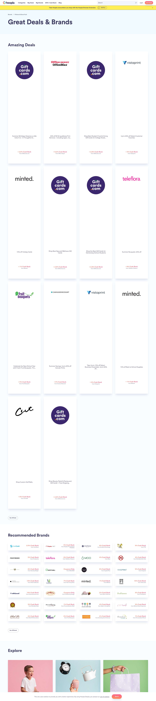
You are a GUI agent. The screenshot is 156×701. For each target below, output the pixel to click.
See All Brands (13, 630)
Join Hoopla (149, 3)
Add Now (102, 7)
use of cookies (104, 696)
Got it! (117, 696)
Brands (10, 14)
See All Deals (13, 518)
